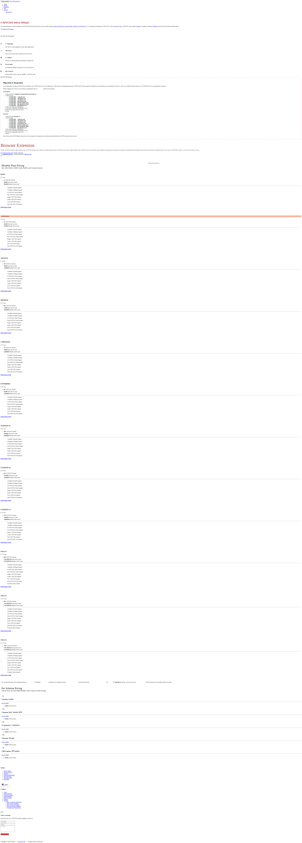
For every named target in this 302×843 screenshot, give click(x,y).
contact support (30, 682)
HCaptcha (154, 26)
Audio (115, 26)
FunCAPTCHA (69, 26)
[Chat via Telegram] (1, 812)
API (5, 8)
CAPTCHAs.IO (21, 841)
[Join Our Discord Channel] (2, 812)
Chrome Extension (8, 795)
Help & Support (8, 798)
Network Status (7, 776)
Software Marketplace (9, 775)
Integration (6, 779)
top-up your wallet (140, 682)
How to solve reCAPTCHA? (14, 802)
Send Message (4, 834)
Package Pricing (8, 793)
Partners (6, 799)
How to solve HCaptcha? (13, 805)
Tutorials (6, 800)
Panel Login (9, 12)
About (5, 4)
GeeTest (75, 26)
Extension (6, 7)
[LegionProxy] (1, 156)
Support (6, 10)
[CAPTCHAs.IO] (15, 1)
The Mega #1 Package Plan (14, 807)
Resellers (6, 773)
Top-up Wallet (5, 703)
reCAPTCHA (81, 26)
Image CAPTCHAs (59, 26)
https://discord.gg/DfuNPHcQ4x (98, 682)
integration (40, 88)
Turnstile (138, 26)
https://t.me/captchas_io (72, 682)
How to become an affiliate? (14, 806)
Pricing (5, 5)
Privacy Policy (7, 771)
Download (28, 154)
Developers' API (8, 778)
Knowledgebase (8, 796)
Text (120, 26)
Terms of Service (8, 772)
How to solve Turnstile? (13, 803)
